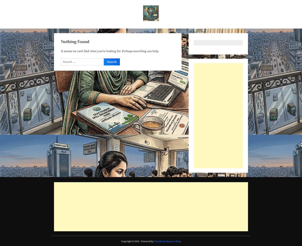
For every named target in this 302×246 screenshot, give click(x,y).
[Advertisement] (218, 115)
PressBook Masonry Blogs (167, 241)
